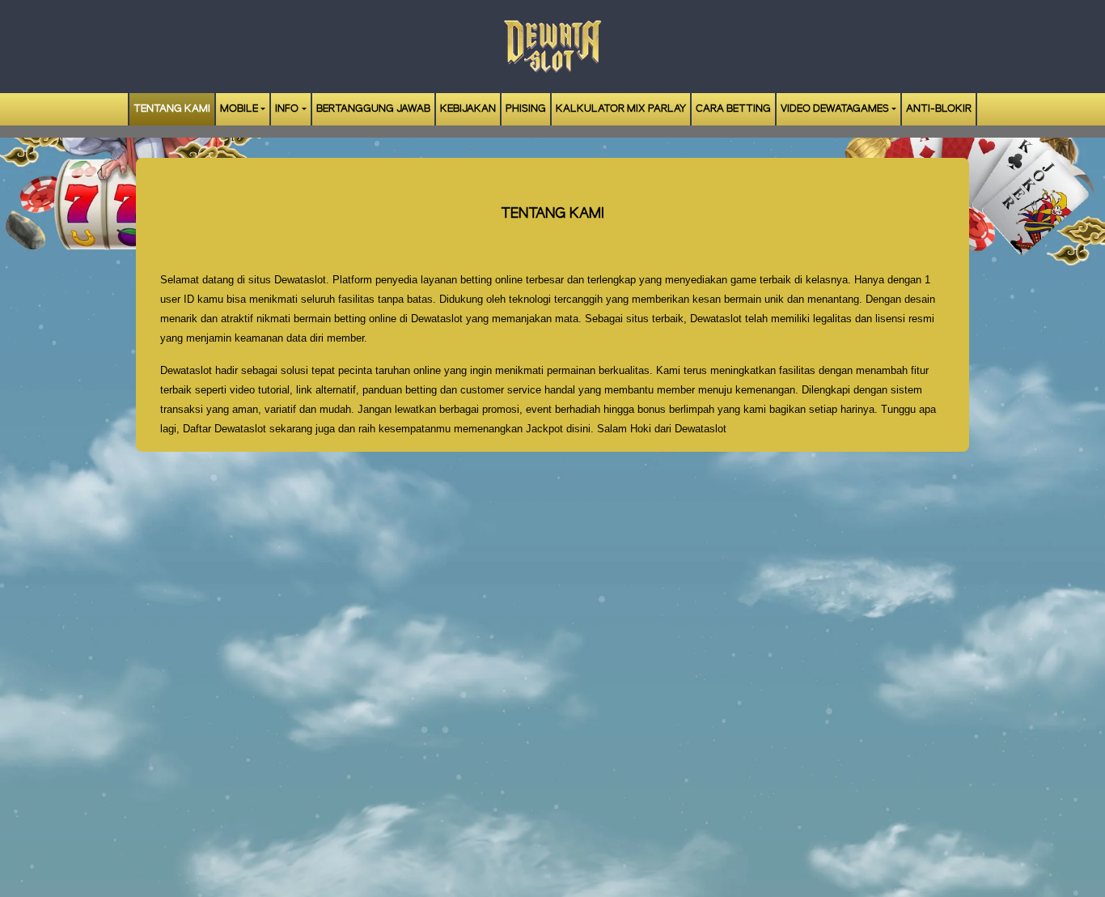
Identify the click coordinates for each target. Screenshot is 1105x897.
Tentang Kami (171, 109)
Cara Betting (733, 109)
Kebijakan (468, 109)
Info (286, 109)
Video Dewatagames (835, 109)
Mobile (239, 109)
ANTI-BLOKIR (939, 109)
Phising (526, 109)
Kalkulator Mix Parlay (621, 109)
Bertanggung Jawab (373, 109)
